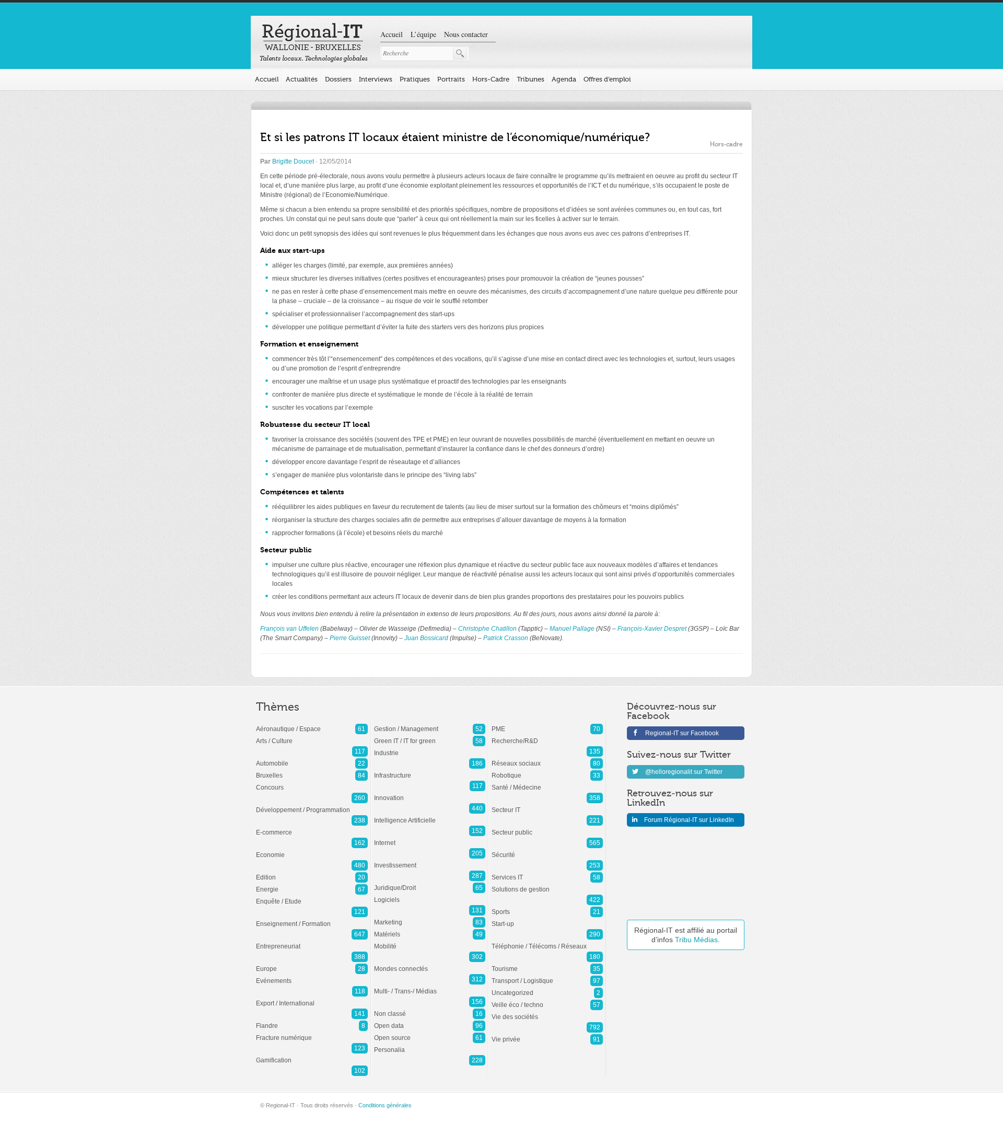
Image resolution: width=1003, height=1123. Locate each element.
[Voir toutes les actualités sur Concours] (312, 782)
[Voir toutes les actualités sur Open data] (429, 1020)
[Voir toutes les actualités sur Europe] (312, 963)
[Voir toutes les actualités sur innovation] (429, 792)
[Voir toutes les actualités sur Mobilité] (429, 941)
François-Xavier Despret (651, 628)
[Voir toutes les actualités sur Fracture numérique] (312, 1032)
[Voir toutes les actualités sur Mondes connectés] (429, 963)
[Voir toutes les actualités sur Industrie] (429, 747)
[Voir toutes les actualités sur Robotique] (547, 770)
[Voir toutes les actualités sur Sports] (547, 906)
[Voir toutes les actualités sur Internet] (429, 837)
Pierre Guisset (350, 638)
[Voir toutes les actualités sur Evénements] (312, 975)
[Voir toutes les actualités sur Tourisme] (547, 963)
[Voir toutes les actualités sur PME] (547, 723)
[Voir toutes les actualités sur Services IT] (547, 872)
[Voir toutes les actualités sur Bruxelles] (312, 770)
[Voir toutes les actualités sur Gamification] (312, 1055)
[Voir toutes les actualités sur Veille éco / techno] (547, 999)
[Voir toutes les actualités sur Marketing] (429, 917)
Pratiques (415, 79)
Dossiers (338, 79)
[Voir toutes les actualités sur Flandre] (312, 1020)
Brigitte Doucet (293, 161)
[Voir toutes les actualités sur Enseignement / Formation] (312, 918)
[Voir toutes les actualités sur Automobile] (312, 758)
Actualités (302, 79)
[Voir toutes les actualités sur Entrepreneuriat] (312, 941)
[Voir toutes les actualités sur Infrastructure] (429, 770)
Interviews (375, 79)
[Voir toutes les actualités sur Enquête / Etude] (312, 896)
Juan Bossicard (426, 638)
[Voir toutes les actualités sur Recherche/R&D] (547, 735)
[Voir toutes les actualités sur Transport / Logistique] (547, 975)
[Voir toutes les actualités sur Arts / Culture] (312, 735)
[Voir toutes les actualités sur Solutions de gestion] (547, 884)
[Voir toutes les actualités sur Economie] (312, 849)
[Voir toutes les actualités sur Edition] (312, 872)
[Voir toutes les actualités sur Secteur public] (547, 827)
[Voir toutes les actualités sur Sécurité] (547, 849)
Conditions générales (385, 1105)
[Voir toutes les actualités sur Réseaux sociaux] (547, 758)
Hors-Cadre (490, 79)
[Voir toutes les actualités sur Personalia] (429, 1044)
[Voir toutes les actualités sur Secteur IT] (547, 804)
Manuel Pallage (572, 628)
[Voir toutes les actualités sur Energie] (312, 884)
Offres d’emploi (607, 79)
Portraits (451, 79)
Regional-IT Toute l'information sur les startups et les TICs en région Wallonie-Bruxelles (313, 43)
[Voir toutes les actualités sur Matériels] (429, 929)
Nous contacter (466, 34)
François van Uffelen (289, 628)
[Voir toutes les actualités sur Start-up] (547, 918)
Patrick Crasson (505, 638)
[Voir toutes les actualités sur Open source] (429, 1032)
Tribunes (530, 79)
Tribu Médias (696, 939)
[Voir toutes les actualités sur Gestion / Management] (429, 723)
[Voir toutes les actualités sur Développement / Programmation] (312, 804)
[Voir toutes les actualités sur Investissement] (429, 860)
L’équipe (423, 34)
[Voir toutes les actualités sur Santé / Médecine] (547, 782)
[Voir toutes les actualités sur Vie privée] (547, 1034)
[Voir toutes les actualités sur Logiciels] (429, 894)
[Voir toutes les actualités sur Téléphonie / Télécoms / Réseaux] (547, 941)
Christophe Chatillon (487, 628)
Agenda (564, 79)
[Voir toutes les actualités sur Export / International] (312, 998)
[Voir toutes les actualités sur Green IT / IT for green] (429, 735)
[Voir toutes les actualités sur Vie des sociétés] (547, 1011)
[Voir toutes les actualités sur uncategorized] (547, 987)
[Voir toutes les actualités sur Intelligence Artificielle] (429, 815)
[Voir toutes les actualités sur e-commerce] (312, 827)
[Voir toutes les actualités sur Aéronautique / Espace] (312, 723)
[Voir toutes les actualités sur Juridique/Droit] (429, 882)
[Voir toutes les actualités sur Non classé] (429, 1008)
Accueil (391, 34)
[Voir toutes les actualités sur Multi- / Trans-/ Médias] (429, 986)
